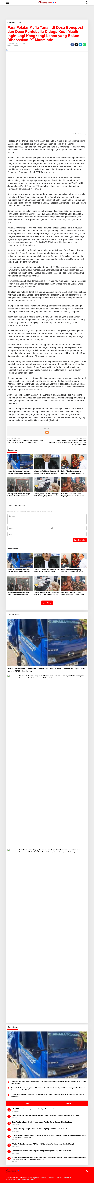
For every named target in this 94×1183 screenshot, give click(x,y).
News (9, 45)
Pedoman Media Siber (63, 1177)
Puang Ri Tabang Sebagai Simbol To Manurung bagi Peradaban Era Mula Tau (39, 1129)
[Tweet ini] (76, 44)
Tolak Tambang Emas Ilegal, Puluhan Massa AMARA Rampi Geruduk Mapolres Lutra (42, 1122)
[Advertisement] (47, 12)
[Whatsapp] (84, 44)
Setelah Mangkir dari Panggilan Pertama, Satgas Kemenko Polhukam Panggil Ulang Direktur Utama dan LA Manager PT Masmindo (49, 1136)
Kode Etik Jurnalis (28, 1180)
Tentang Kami (34, 1177)
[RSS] (47, 432)
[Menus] (7, 2)
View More (47, 603)
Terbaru (68, 1103)
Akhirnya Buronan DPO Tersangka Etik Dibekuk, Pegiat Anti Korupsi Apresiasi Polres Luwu (46, 495)
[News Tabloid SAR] (47, 2)
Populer (26, 1103)
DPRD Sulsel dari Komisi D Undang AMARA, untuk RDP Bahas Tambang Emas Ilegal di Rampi (45, 1115)
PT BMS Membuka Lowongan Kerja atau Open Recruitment (33, 1109)
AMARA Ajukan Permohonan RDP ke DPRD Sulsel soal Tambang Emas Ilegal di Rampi (43, 1144)
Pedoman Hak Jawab (13, 1180)
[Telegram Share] (80, 44)
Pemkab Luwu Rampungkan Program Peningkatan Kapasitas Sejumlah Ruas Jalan (41, 1151)
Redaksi (44, 1177)
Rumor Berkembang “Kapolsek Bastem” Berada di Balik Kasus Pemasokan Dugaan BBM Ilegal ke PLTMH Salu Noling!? (19, 472)
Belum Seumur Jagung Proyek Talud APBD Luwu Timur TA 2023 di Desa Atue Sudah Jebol (25, 440)
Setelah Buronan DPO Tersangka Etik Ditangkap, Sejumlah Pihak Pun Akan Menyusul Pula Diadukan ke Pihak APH (47, 1095)
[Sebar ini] (72, 44)
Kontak (51, 1177)
